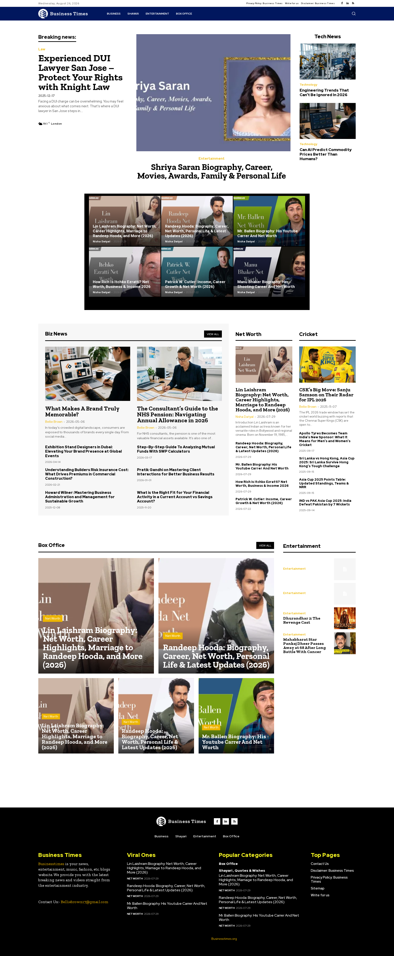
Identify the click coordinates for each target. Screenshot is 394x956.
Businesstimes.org (224, 939)
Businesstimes (51, 863)
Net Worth (52, 618)
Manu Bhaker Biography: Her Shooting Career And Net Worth (266, 284)
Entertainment (212, 158)
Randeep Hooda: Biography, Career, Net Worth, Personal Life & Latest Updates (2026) (196, 231)
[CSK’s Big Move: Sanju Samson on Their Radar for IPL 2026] (327, 364)
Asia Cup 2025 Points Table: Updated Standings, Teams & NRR (324, 483)
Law (41, 49)
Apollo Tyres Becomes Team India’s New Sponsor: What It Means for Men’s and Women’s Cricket (324, 439)
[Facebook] (342, 3)
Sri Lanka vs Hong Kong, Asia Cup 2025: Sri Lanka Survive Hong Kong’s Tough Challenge (327, 462)
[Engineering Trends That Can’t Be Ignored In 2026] (328, 61)
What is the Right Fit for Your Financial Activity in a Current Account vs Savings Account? (175, 497)
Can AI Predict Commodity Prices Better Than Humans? (326, 154)
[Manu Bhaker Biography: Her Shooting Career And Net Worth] (269, 272)
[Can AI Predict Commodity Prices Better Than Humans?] (328, 121)
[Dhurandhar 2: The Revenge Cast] (345, 618)
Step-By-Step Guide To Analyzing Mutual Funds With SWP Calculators (176, 449)
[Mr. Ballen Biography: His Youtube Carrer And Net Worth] (269, 221)
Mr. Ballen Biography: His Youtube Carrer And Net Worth (267, 233)
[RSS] (353, 3)
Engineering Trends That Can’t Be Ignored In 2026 (324, 92)
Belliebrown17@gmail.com (84, 902)
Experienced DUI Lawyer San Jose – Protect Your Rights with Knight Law (80, 72)
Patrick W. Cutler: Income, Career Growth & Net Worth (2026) (195, 284)
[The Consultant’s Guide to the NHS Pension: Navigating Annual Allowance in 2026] (179, 374)
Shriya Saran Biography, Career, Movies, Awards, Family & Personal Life (211, 171)
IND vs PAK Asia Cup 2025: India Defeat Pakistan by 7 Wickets (325, 503)
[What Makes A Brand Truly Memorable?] (87, 374)
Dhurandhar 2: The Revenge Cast (301, 620)
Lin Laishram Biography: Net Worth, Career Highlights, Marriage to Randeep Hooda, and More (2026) (124, 231)
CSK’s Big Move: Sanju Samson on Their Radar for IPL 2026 (326, 395)
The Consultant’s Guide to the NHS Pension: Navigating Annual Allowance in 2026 (177, 414)
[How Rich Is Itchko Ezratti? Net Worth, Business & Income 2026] (125, 272)
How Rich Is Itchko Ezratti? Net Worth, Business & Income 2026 (121, 284)
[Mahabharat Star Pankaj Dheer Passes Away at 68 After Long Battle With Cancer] (345, 643)
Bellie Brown (53, 422)
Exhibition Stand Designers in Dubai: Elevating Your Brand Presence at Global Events (83, 451)
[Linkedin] (347, 3)
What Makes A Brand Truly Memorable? (82, 411)
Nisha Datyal (101, 241)
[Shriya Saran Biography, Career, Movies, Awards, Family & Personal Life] (213, 92)
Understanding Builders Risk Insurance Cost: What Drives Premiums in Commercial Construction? (87, 474)
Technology (308, 84)
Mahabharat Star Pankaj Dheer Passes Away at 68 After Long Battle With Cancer (304, 645)
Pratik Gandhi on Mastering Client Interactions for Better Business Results (175, 472)
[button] (354, 13)
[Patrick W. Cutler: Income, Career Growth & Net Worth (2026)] (197, 272)
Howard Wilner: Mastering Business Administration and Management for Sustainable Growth (80, 497)
